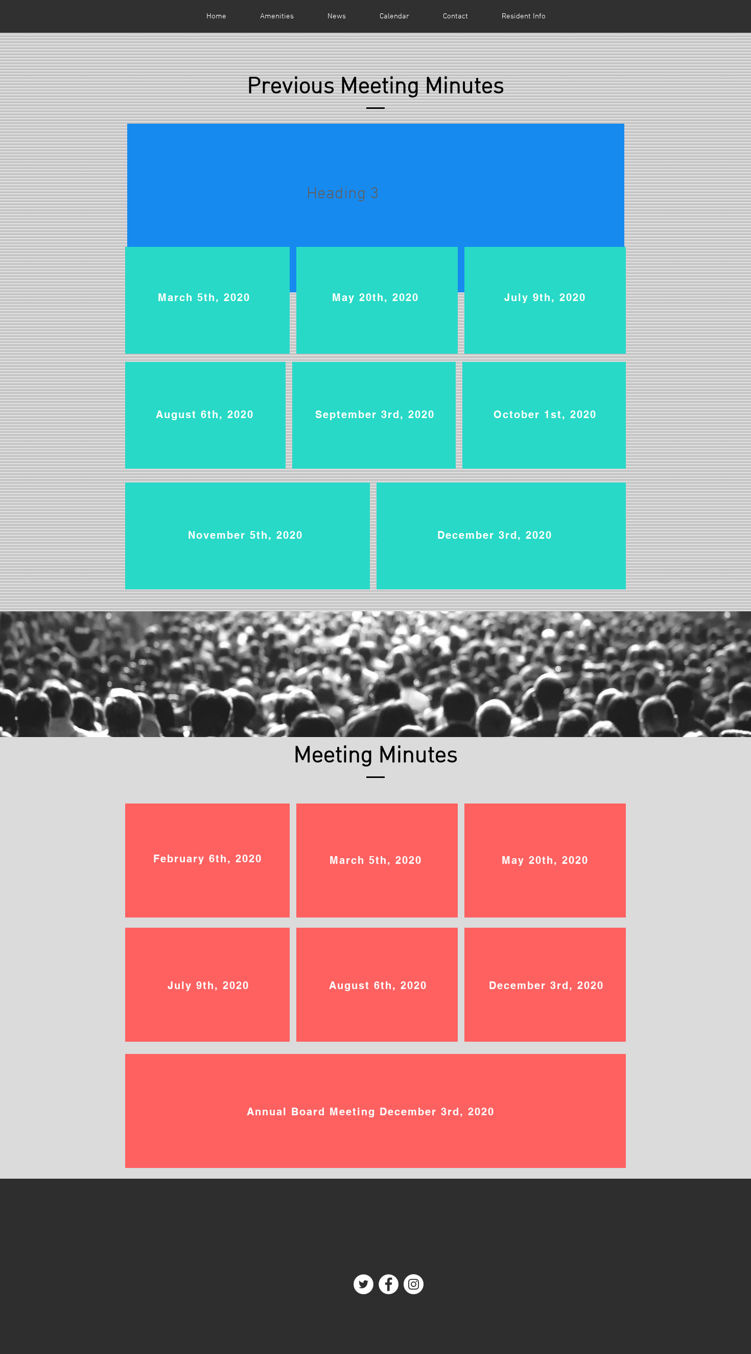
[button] (523, 16)
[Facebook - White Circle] (388, 1284)
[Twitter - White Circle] (363, 1284)
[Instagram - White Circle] (414, 1284)
